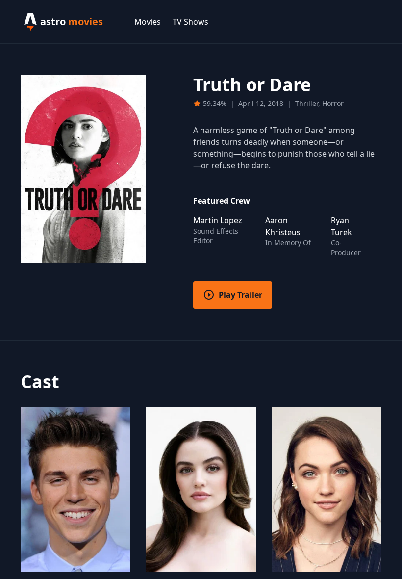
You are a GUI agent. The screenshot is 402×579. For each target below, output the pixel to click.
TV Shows (190, 21)
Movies (147, 21)
